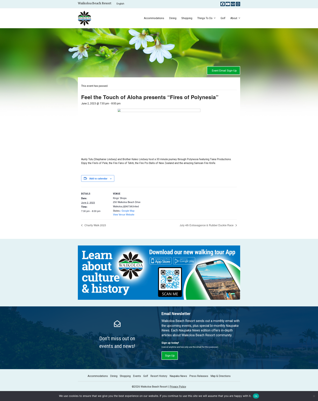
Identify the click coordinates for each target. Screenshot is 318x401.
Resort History (158, 376)
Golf (145, 376)
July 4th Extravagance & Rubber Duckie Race (207, 225)
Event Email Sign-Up (224, 70)
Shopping (125, 376)
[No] (314, 396)
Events (137, 376)
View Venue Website (123, 214)
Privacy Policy (178, 386)
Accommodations (98, 376)
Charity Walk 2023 (95, 225)
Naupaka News (178, 376)
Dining (113, 376)
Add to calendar (98, 178)
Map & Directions (221, 376)
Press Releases (198, 376)
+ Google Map (127, 210)
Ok (256, 396)
